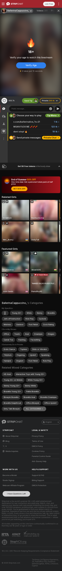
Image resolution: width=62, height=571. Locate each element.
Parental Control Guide (41, 456)
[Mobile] (5, 313)
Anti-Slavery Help (39, 461)
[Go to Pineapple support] (5, 542)
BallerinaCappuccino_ (14, 302)
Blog (7, 441)
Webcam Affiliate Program (13, 485)
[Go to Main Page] (18, 4)
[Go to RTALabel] (6, 535)
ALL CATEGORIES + (34, 409)
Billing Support (38, 480)
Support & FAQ (38, 475)
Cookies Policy (38, 451)
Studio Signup (8, 480)
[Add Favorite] (4, 101)
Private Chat (50, 138)
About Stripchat (11, 436)
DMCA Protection (39, 485)
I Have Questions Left (16, 494)
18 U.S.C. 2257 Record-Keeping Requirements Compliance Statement (30, 551)
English (49, 422)
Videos (42, 10)
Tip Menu (52, 115)
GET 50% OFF (19, 189)
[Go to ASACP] (16, 534)
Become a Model (10, 475)
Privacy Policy (38, 436)
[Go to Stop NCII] (18, 542)
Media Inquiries (12, 451)
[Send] (58, 109)
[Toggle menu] (3, 4)
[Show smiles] (50, 108)
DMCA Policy (37, 446)
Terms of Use (37, 441)
